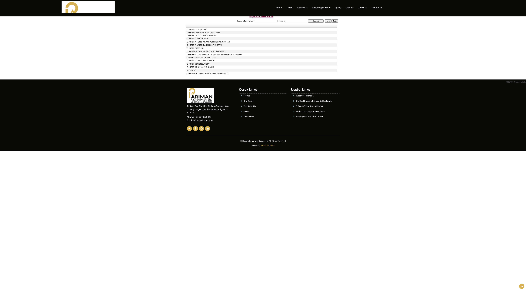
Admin (361, 7)
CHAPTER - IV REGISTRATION (198, 39)
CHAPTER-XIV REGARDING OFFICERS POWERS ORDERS (207, 73)
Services (301, 7)
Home (279, 7)
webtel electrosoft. (268, 145)
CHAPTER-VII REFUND (195, 48)
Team (289, 7)
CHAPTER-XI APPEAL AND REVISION (200, 61)
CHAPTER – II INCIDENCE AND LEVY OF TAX (203, 32)
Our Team (249, 101)
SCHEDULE (191, 70)
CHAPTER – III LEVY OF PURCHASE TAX (201, 36)
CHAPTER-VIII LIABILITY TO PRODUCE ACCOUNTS (206, 51)
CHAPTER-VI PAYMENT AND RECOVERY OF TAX (204, 45)
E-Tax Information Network (309, 106)
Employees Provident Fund (309, 117)
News (246, 111)
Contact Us (376, 7)
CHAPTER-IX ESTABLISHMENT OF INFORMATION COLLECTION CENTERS (214, 54)
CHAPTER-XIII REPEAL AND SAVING (200, 67)
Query (338, 7)
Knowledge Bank (320, 7)
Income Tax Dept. (305, 96)
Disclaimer (249, 117)
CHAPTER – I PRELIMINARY (197, 29)
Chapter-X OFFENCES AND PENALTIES (201, 58)
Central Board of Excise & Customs (314, 101)
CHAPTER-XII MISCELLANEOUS (199, 64)
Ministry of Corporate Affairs (310, 111)
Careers (349, 7)
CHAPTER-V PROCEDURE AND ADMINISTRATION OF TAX (208, 42)
